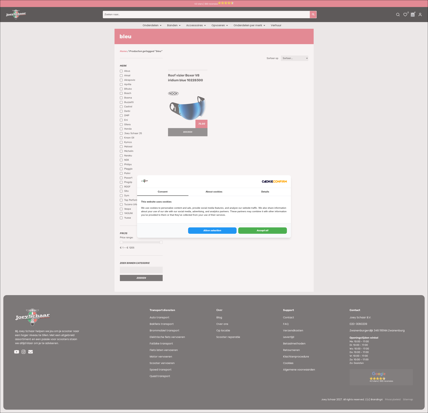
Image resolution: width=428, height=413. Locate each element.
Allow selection (212, 230)
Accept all (262, 230)
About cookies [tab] (214, 191)
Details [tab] (265, 191)
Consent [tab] (163, 191)
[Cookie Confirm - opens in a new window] (274, 181)
